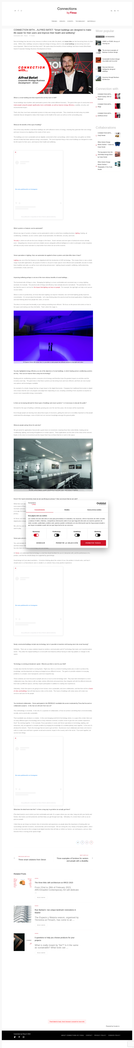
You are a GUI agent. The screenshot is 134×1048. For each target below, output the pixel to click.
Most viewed (100, 36)
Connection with (18, 35)
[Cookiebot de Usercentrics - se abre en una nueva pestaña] (98, 503)
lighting (77, 233)
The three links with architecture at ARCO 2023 (54, 883)
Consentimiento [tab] (40, 509)
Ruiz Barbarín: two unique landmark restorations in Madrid (55, 911)
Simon (17, 553)
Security (16, 240)
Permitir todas (93, 543)
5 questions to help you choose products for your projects (54, 939)
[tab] (100, 37)
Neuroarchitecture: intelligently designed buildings (108, 69)
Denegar (40, 543)
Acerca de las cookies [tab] (94, 509)
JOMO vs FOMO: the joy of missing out (111, 42)
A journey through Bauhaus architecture (110, 78)
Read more (41, 897)
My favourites (110, 36)
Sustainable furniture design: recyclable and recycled (111, 60)
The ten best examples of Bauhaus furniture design (110, 51)
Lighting (16, 260)
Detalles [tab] (67, 509)
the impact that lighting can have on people (47, 287)
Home (26, 35)
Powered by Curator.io (112, 1026)
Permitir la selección (67, 543)
